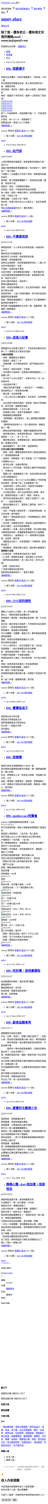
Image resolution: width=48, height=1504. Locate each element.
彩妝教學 (19, 1433)
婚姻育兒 (22, 46)
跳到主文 (5, 26)
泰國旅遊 (30, 1433)
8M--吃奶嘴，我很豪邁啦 (23, 970)
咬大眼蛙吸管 (9, 208)
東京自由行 (35, 1427)
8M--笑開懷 (14, 757)
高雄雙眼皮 (16, 1436)
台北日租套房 (25, 1430)
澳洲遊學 (38, 1442)
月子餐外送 (18, 1445)
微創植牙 (40, 1433)
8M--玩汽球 (14, 151)
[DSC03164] (6, 110)
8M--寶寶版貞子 (17, 708)
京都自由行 (27, 1442)
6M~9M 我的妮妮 (24, 136)
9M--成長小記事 (17, 337)
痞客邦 (18, 131)
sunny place (11, 19)
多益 (7, 1430)
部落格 (9, 55)
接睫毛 (37, 1436)
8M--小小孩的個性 (18, 601)
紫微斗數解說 (21, 1427)
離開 (14, 1500)
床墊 (34, 1439)
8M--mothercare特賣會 (21, 816)
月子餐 (14, 1430)
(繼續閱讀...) (6, 126)
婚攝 (7, 1439)
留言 (23, 131)
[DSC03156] (6, 101)
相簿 (8, 52)
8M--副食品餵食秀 (18, 1022)
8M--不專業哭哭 (17, 236)
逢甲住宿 (9, 1433)
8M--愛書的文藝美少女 (21, 1108)
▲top (3, 140)
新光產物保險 (13, 1442)
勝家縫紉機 (8, 1427)
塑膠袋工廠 (24, 1439)
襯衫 (36, 1430)
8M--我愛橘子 (15, 68)
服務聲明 (27, 1469)
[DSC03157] (6, 103)
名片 (8, 58)
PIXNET (12, 1467)
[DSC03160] (6, 106)
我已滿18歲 (6, 1500)
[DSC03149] (6, 108)
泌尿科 (14, 1439)
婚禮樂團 (28, 1436)
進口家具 (5, 1436)
